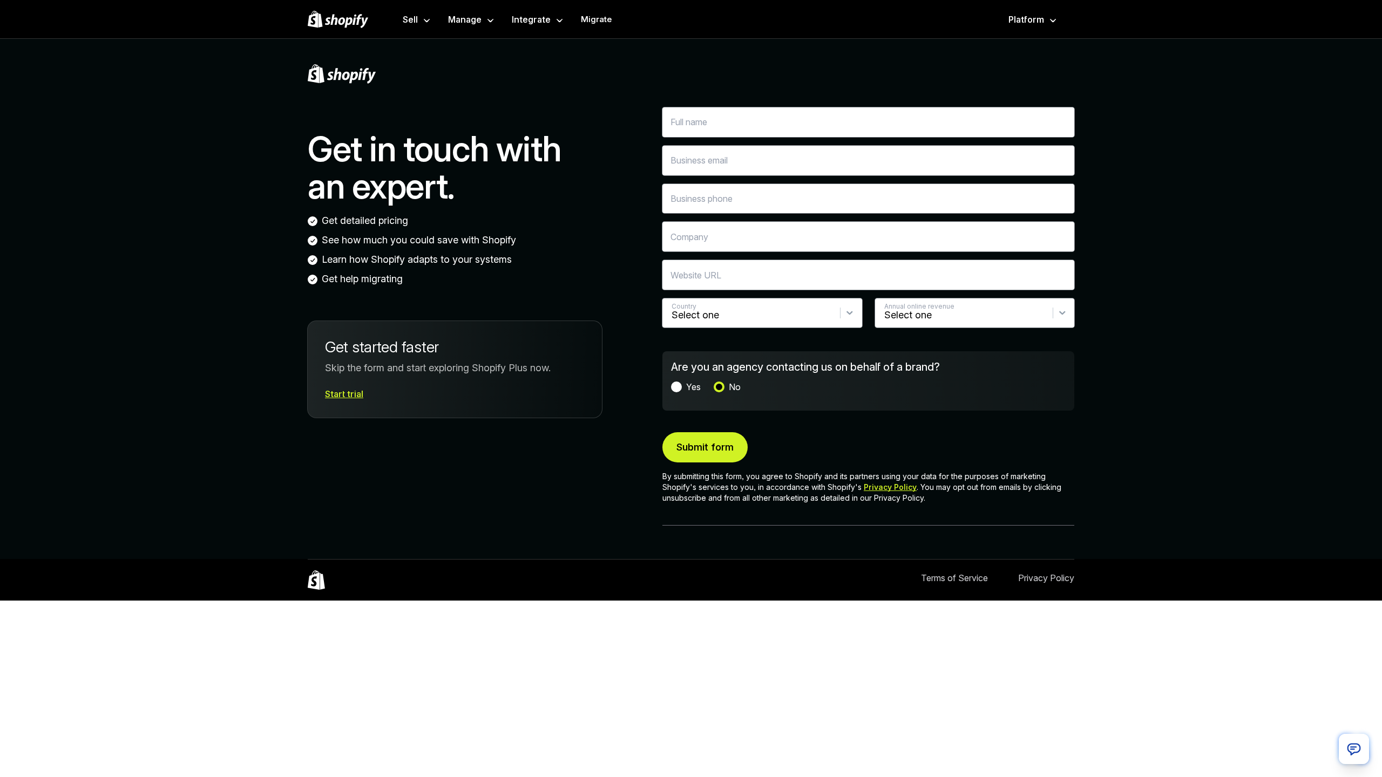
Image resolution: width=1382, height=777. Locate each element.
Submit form (705, 447)
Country (684, 306)
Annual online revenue (919, 306)
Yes (693, 386)
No (735, 386)
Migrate (596, 19)
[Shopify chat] (1354, 749)
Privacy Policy (890, 487)
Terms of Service (954, 577)
